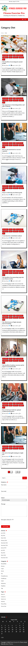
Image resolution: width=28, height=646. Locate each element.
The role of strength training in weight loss (12, 453)
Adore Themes (9, 644)
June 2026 (3, 533)
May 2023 (3, 552)
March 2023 (3, 555)
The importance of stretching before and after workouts (13, 105)
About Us (3, 594)
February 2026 (4, 540)
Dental (10, 55)
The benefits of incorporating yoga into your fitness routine (13, 278)
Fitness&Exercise (20, 55)
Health (10, 57)
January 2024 (3, 547)
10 (16, 472)
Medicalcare (15, 57)
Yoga (3, 59)
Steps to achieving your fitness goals (12, 192)
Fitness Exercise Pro (14, 13)
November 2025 (4, 542)
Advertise (3, 601)
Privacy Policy (3, 603)
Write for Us (3, 599)
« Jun (2, 637)
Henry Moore (6, 65)
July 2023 (3, 550)
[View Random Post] (23, 19)
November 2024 (4, 545)
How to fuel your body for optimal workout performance (11, 410)
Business (2, 566)
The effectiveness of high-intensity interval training (11, 322)
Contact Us (3, 596)
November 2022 (4, 557)
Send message (5, 526)
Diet (14, 55)
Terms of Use (3, 606)
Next (19, 472)
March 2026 (3, 538)
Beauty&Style (5, 55)
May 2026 (3, 535)
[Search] (25, 19)
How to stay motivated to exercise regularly (11, 150)
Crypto (2, 568)
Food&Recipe (5, 57)
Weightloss (21, 57)
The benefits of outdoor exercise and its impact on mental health (13, 365)
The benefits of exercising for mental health (12, 62)
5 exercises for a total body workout (12, 236)
